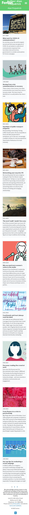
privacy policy (16, 504)
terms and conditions (15, 506)
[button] (26, 3)
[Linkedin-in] (15, 513)
